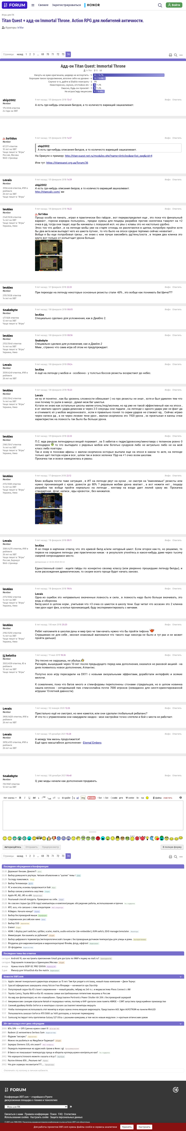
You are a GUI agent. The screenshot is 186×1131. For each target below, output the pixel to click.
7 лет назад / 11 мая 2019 (50, 655)
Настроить (144, 1127)
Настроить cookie (39, 1117)
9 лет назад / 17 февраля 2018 (53, 475)
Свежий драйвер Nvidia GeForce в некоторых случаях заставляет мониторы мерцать (52, 1005)
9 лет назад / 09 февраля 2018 (53, 436)
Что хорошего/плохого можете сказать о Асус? (32, 1056)
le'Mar (20, 27)
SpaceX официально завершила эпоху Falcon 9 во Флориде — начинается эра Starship (53, 985)
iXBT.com (9, 1122)
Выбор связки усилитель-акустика (25, 891)
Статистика (70, 1114)
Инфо (168, 99)
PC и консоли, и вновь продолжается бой (29, 887)
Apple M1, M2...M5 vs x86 (20, 895)
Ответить (176, 99)
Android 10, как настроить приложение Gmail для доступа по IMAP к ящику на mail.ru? (55, 958)
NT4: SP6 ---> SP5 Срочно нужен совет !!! (28, 1028)
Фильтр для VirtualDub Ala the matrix (30, 970)
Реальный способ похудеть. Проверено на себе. (33, 899)
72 (58, 54)
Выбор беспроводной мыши (22, 915)
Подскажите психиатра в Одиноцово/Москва (34, 962)
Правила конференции (36, 1114)
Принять (127, 1127)
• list (100, 797)
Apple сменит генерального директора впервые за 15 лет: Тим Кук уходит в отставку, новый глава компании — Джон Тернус (72, 981)
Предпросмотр (50, 847)
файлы (158, 797)
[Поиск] (160, 5)
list (106, 797)
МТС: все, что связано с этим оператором (29, 907)
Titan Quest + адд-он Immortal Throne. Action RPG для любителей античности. (73, 20)
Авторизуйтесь (13, 847)
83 (96, 70)
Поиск (53, 1114)
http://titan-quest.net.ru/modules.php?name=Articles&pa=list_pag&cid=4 (108, 155)
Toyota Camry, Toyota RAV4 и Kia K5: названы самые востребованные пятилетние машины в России (59, 993)
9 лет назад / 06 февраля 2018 (53, 209)
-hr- (137, 797)
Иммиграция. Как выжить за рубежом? (28, 935)
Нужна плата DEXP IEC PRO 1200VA (28, 966)
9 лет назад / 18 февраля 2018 (53, 540)
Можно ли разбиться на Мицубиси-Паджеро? (31, 1040)
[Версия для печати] (170, 55)
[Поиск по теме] (175, 55)
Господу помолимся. (18, 879)
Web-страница (10, 158)
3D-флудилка (15, 947)
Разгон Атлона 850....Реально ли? (25, 1060)
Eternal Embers (92, 742)
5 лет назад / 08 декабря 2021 (53, 775)
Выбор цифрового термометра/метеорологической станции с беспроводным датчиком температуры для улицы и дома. (70, 939)
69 (42, 54)
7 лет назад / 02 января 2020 (52, 708)
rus (142, 797)
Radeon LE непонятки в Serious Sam (26, 1032)
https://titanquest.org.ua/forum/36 (67, 162)
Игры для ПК (8, 14)
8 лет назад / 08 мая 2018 (51, 624)
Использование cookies (17, 1117)
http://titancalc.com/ (47, 191)
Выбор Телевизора (17, 883)
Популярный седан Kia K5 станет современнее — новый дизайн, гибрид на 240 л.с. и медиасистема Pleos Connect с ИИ (69, 989)
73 (63, 54)
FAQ (60, 1114)
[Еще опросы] (100, 70)
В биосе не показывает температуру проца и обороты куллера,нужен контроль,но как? (53, 1052)
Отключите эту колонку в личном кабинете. (26, 1070)
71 (53, 54)
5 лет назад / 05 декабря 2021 (53, 734)
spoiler (67, 797)
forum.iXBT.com (73, 1122)
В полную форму (172, 847)
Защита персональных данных (66, 1117)
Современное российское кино (24, 919)
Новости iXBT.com (13, 976)
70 (47, 54)
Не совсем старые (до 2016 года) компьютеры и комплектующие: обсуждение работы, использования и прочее (65, 903)
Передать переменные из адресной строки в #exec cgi (36, 1048)
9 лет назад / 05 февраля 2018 (53, 99)
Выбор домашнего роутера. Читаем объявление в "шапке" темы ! (42, 875)
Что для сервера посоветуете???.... (26, 1064)
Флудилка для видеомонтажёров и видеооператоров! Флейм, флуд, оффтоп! (48, 943)
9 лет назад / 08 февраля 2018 (54, 309)
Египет (11, 927)
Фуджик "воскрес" (17, 1036)
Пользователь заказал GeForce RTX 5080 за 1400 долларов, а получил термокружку (51, 1013)
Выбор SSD (13, 923)
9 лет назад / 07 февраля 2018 (53, 287)
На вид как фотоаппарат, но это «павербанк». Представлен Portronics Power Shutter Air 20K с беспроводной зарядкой (69, 997)
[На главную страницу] (14, 5)
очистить (167, 797)
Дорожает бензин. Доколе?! (22, 871)
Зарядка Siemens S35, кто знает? (24, 1044)
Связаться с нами (14, 1114)
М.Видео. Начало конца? (20, 911)
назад (20, 54)
